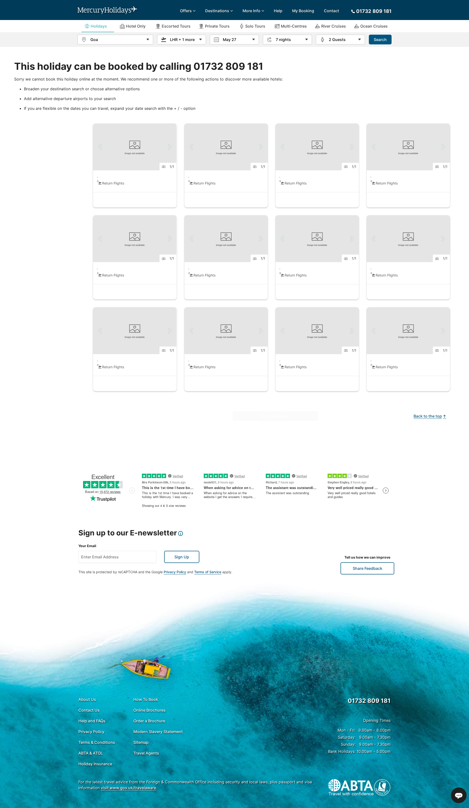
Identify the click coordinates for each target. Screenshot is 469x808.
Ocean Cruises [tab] (374, 26)
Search (380, 39)
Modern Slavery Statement (158, 731)
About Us (87, 699)
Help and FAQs (92, 720)
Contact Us (89, 710)
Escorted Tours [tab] (176, 26)
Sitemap (141, 742)
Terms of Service (207, 572)
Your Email (87, 546)
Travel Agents (146, 753)
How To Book (145, 699)
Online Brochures (149, 710)
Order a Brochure (149, 720)
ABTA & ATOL (90, 753)
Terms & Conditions (96, 742)
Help (278, 10)
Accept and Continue (371, 784)
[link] (134, 165)
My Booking (303, 10)
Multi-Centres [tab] (294, 26)
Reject (332, 784)
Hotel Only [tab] (136, 26)
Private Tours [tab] (217, 26)
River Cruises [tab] (333, 26)
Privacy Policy (175, 572)
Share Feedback (367, 568)
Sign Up (181, 556)
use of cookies (148, 792)
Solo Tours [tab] (255, 26)
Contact (331, 10)
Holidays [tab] (99, 26)
